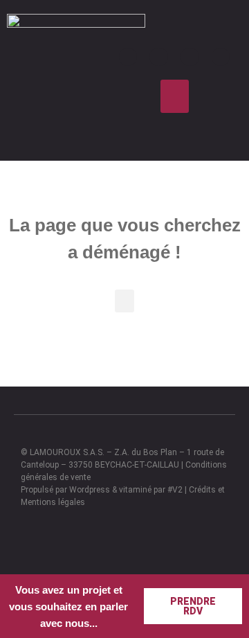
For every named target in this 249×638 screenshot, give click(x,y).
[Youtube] (190, 57)
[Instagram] (158, 57)
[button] (174, 96)
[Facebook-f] (128, 57)
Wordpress (89, 490)
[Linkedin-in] (221, 57)
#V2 (175, 490)
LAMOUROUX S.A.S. (67, 452)
